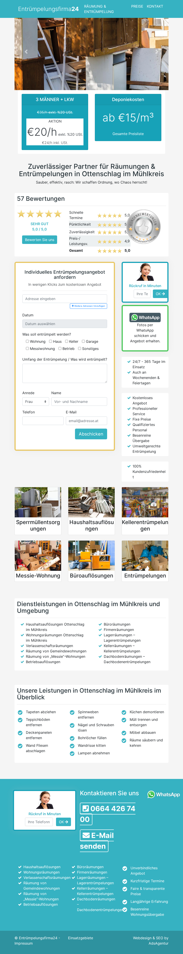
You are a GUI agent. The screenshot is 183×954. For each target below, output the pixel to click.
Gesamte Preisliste (128, 133)
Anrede (28, 393)
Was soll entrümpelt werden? (46, 334)
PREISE (137, 6)
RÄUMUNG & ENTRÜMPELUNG (99, 9)
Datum (27, 315)
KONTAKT (155, 6)
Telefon (28, 412)
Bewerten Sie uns (39, 239)
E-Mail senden (97, 840)
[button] (26, 51)
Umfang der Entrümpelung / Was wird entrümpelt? (64, 359)
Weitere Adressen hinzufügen (89, 306)
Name (56, 393)
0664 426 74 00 (107, 814)
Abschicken (91, 434)
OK (159, 294)
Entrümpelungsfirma (48, 8)
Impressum (24, 943)
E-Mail (71, 412)
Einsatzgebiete (80, 938)
